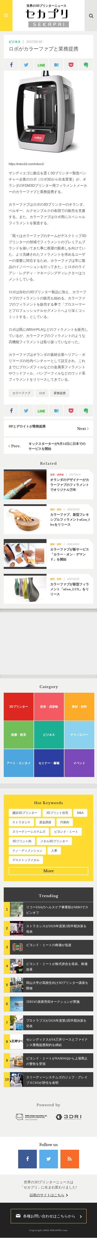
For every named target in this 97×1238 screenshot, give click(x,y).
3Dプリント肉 (21, 841)
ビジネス (15, 42)
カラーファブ (21, 393)
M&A (80, 813)
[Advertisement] (48, 643)
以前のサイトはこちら (47, 1195)
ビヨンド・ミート (66, 831)
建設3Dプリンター (24, 813)
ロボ (42, 393)
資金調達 (45, 822)
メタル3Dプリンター (54, 841)
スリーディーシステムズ (28, 831)
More (48, 871)
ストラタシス (21, 822)
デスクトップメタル (25, 860)
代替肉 (64, 822)
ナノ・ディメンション (27, 850)
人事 (54, 850)
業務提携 (60, 393)
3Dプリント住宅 (57, 813)
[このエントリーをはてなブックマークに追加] (55, 65)
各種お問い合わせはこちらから (49, 1216)
